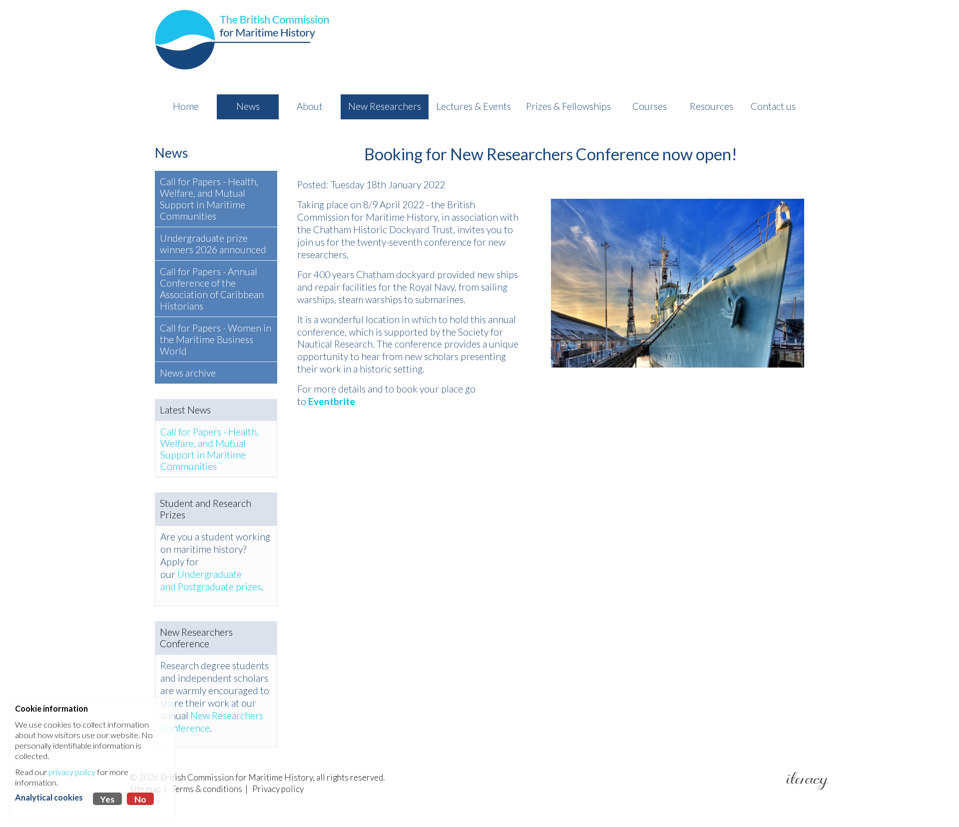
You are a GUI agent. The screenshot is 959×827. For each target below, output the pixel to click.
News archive (188, 373)
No (140, 799)
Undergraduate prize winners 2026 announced (213, 243)
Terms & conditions (206, 789)
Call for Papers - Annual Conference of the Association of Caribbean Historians (212, 289)
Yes (107, 799)
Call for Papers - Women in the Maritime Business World (215, 339)
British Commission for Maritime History (236, 777)
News (171, 152)
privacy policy (71, 772)
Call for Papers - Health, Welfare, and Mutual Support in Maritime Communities (209, 199)
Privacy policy (278, 789)
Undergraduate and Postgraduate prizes (210, 580)
